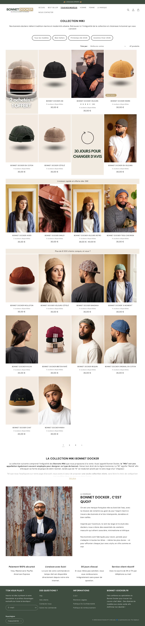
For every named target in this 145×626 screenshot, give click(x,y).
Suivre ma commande (48, 608)
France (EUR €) (13, 621)
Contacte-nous (45, 604)
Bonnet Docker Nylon (22, 367)
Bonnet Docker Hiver (21, 235)
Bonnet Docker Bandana (88, 305)
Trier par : (84, 46)
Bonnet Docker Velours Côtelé (55, 305)
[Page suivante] (81, 445)
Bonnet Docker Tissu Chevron (120, 235)
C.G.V (75, 596)
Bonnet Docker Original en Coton (120, 367)
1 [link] (63, 445)
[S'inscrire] (35, 607)
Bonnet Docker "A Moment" (120, 305)
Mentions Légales (80, 600)
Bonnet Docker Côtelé (55, 165)
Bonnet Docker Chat (22, 428)
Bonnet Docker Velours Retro (87, 235)
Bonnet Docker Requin (87, 367)
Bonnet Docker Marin (120, 101)
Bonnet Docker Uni (54, 101)
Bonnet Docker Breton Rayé (54, 367)
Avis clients (43, 600)
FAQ (40, 596)
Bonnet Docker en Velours (120, 165)
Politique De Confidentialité (84, 604)
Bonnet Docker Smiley (55, 235)
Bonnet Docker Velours (87, 101)
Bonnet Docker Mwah (55, 428)
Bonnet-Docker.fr (103, 620)
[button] (128, 9)
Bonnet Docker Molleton (21, 305)
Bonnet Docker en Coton (21, 165)
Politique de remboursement (84, 608)
